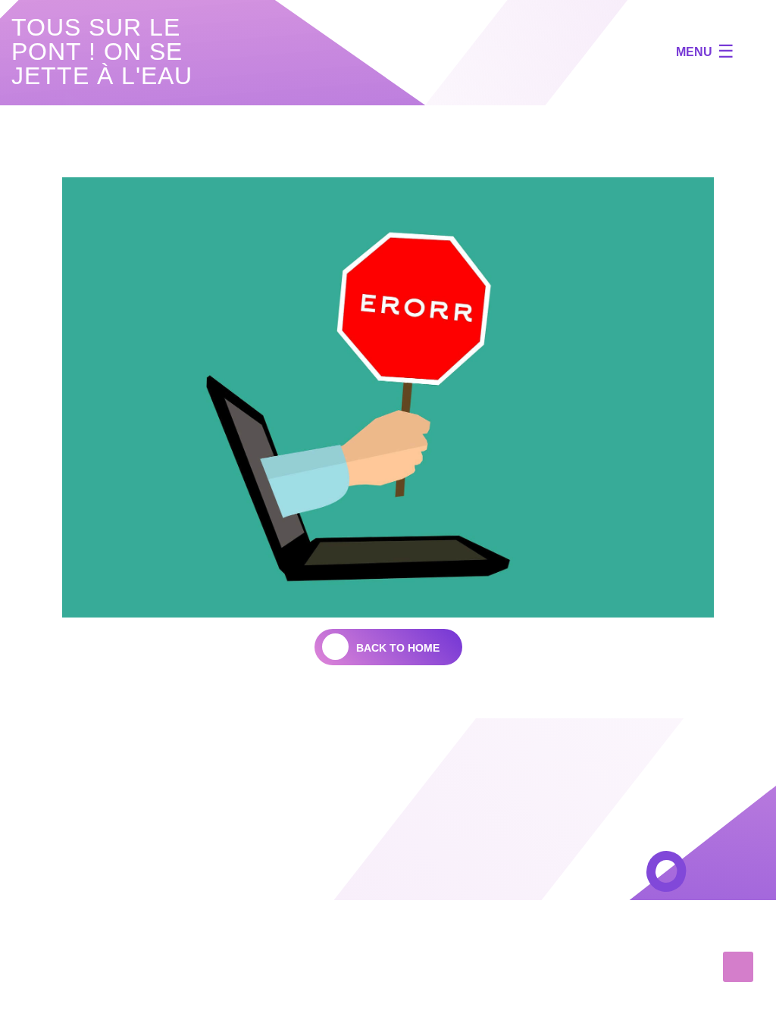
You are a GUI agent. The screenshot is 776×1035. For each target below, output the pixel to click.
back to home (398, 648)
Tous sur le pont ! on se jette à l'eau (101, 51)
